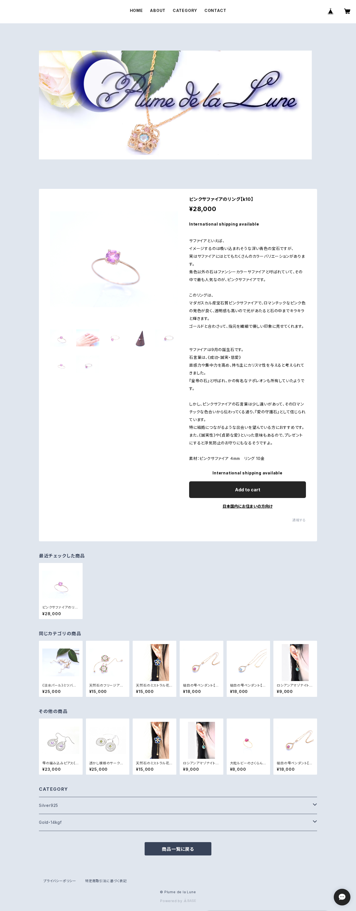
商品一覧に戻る (178, 849)
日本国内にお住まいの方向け (247, 506)
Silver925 (48, 805)
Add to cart (247, 489)
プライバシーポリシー (59, 881)
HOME (136, 10)
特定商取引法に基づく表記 (106, 881)
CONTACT (215, 10)
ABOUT (157, 10)
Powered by (172, 901)
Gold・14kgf (50, 822)
